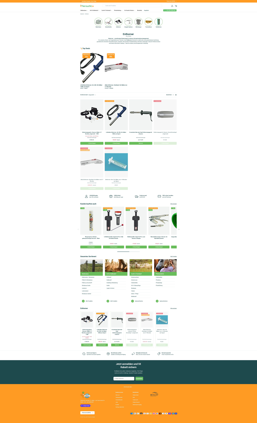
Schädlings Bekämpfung (112, 282)
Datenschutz (135, 395)
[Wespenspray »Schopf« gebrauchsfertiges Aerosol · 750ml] (90, 221)
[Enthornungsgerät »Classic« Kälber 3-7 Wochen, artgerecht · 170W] (91, 114)
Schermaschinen (135, 277)
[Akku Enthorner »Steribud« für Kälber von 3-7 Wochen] (91, 162)
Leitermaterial (85, 291)
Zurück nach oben (128, 386)
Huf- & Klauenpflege (135, 285)
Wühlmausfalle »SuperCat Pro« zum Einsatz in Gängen (136, 237)
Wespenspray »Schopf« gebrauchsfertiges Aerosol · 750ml (91, 237)
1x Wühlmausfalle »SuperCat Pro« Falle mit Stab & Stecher (113, 237)
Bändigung (133, 288)
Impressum (135, 399)
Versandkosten (119, 399)
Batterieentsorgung (137, 404)
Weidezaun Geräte (86, 285)
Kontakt (117, 404)
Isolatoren (84, 288)
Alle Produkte (173, 256)
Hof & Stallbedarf (94, 10)
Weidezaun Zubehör (86, 293)
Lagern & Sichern (110, 288)
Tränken (133, 291)
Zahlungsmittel (119, 397)
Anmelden (139, 378)
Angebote (146, 10)
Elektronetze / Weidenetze (88, 277)
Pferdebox (158, 280)
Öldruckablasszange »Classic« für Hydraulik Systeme (159, 237)
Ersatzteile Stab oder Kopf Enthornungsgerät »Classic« (140, 133)
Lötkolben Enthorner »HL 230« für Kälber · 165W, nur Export (116, 133)
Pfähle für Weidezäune (87, 280)
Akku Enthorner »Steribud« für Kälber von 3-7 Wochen (92, 180)
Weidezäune (83, 10)
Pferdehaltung (117, 10)
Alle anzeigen (173, 203)
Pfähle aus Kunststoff (87, 282)
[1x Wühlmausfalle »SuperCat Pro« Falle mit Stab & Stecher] (113, 221)
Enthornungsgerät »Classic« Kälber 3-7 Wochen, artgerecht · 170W (91, 133)
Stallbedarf (109, 280)
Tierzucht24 (85, 417)
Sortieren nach (84, 94)
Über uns (118, 395)
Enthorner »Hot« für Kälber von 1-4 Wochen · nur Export (116, 180)
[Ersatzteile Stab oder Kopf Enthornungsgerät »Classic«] (140, 114)
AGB (134, 397)
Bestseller (139, 10)
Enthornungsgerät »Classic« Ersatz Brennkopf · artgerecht (165, 133)
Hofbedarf (109, 277)
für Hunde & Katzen (129, 10)
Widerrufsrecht (136, 402)
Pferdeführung (159, 285)
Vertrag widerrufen (120, 407)
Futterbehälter (134, 282)
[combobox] (132, 5)
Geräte (108, 285)
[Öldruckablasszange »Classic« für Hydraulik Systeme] (158, 221)
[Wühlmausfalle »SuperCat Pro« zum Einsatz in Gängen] (136, 221)
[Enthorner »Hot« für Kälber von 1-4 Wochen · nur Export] (116, 162)
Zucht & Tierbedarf (106, 10)
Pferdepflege (159, 282)
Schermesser (134, 280)
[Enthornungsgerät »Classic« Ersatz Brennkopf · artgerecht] (165, 114)
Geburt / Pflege (134, 293)
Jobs (117, 402)
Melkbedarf (133, 296)
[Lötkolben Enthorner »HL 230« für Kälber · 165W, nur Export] (116, 114)
